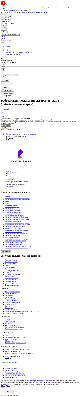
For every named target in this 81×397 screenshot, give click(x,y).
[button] (3, 36)
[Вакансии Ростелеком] (42, 156)
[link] (4, 32)
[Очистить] (3, 64)
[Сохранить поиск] (3, 70)
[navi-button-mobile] (3, 42)
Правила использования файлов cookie (35, 12)
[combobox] (10, 60)
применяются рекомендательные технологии (40, 381)
